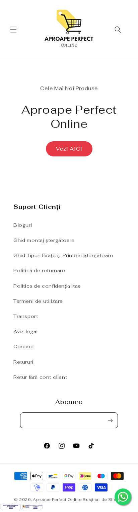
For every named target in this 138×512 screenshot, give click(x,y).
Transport (25, 316)
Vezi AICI (69, 149)
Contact (23, 346)
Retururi (23, 362)
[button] (13, 29)
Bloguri (22, 225)
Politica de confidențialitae (47, 286)
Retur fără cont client (40, 377)
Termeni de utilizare (38, 301)
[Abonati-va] (110, 420)
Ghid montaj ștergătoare (44, 240)
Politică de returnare (39, 270)
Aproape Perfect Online (57, 499)
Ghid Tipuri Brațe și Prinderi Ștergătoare (63, 255)
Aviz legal (25, 331)
